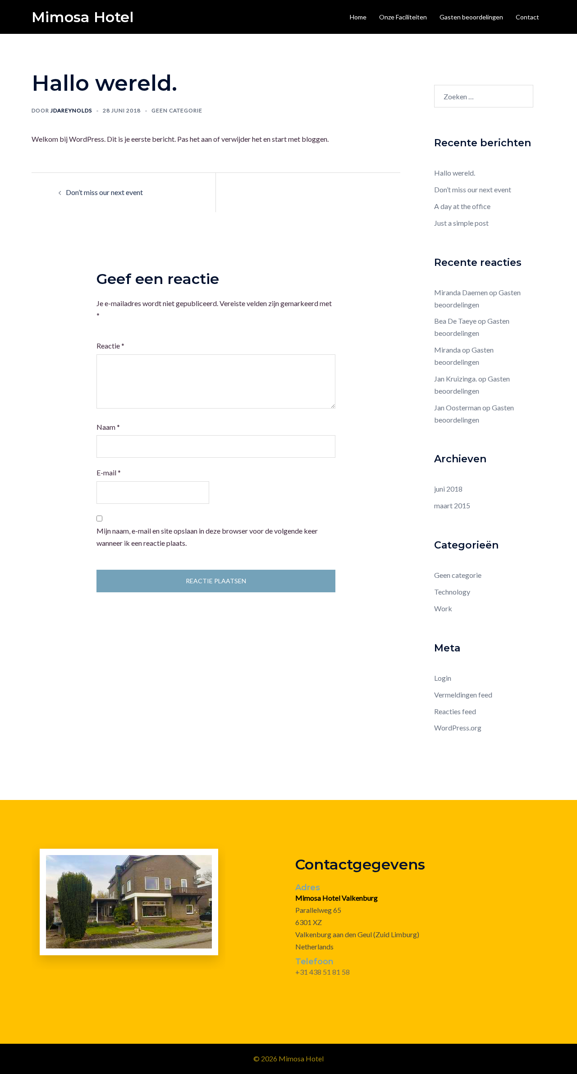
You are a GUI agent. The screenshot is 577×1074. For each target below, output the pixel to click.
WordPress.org (457, 727)
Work (443, 608)
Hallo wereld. (454, 172)
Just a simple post (461, 223)
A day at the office (462, 206)
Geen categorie (176, 110)
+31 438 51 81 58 (322, 971)
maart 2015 (452, 505)
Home (358, 17)
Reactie (110, 345)
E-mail (108, 472)
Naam (108, 427)
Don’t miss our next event (104, 192)
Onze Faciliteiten (403, 17)
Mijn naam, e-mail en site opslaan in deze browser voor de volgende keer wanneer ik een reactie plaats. (207, 536)
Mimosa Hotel (83, 17)
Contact (527, 17)
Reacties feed (455, 711)
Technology (452, 591)
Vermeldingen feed (463, 694)
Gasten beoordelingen (471, 17)
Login (442, 678)
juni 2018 (448, 488)
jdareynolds (71, 110)
